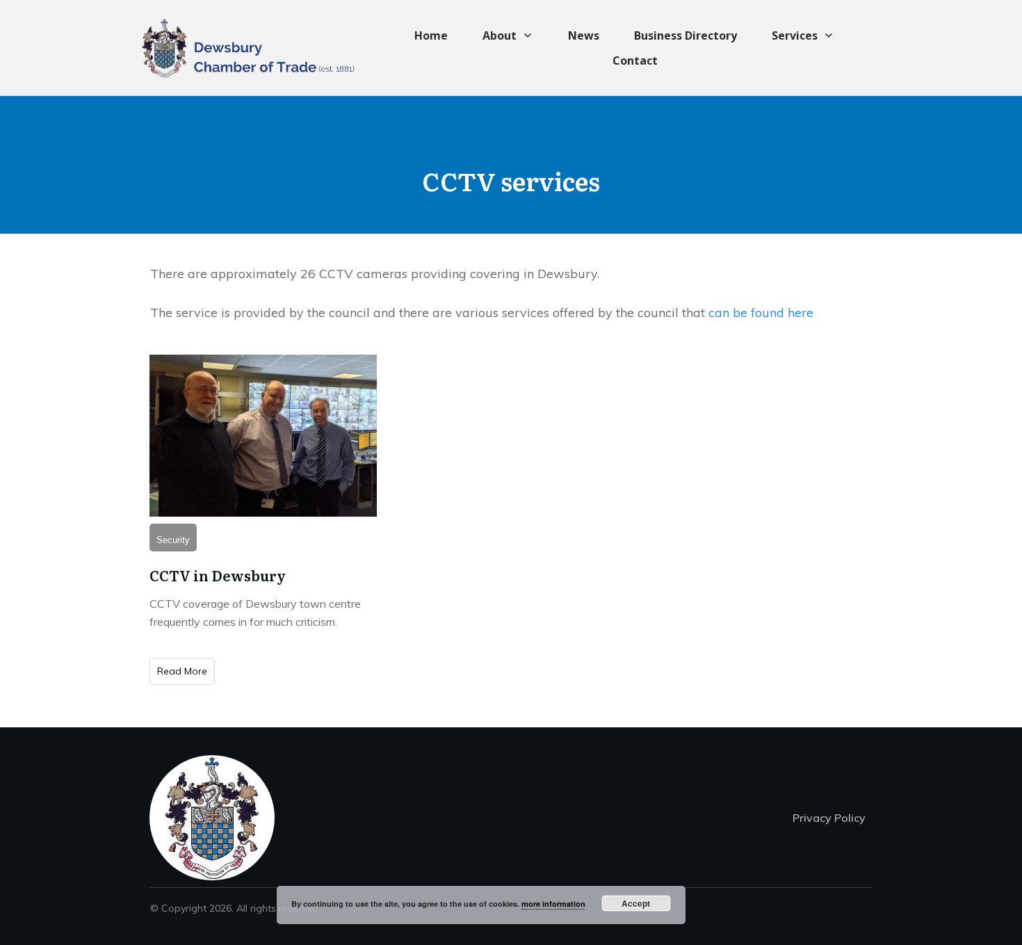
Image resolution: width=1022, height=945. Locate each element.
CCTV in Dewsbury (217, 575)
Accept (636, 903)
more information (553, 903)
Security (173, 540)
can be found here (760, 313)
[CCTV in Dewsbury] (263, 436)
